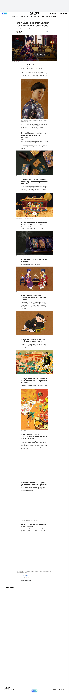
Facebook (23, 590)
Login (61, 13)
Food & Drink (33, 16)
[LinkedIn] (59, 689)
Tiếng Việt (32, 64)
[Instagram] (61, 689)
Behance (27, 590)
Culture (22, 16)
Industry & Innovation (15, 16)
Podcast (50, 16)
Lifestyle (38, 16)
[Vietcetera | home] (8, 688)
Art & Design (22, 20)
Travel (27, 16)
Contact (54, 16)
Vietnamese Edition (53, 13)
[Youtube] (64, 689)
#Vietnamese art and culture (26, 595)
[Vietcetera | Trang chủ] (34, 13)
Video (47, 16)
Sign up (65, 13)
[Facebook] (57, 689)
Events (43, 16)
